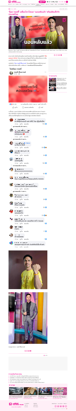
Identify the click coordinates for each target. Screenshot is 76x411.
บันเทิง (17, 4)
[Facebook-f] (56, 406)
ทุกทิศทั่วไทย (38, 5)
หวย (29, 4)
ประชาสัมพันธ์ (61, 4)
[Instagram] (66, 406)
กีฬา (20, 4)
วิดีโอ (66, 4)
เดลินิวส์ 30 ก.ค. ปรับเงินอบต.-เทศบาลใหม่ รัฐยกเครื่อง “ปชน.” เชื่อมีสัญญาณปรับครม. (60, 397)
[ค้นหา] (67, 2)
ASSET (37, 4)
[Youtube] (61, 406)
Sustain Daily (53, 4)
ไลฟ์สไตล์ (33, 4)
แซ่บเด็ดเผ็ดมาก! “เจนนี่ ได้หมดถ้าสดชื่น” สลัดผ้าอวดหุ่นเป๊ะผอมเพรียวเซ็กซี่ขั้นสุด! (24, 377)
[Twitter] (29, 351)
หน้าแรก (10, 4)
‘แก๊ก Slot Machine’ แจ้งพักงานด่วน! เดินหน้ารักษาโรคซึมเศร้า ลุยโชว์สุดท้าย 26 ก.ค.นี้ (25, 379)
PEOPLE (42, 4)
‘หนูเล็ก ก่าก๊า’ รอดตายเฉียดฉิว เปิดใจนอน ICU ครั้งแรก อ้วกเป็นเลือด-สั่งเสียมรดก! (24, 380)
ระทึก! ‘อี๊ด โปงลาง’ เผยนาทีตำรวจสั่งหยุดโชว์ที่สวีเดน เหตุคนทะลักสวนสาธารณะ (24, 376)
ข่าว (14, 4)
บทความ (47, 4)
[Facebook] (27, 351)
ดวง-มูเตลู (25, 4)
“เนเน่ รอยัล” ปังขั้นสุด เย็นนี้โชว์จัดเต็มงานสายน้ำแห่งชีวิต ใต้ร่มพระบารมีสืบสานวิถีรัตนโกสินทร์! (27, 382)
